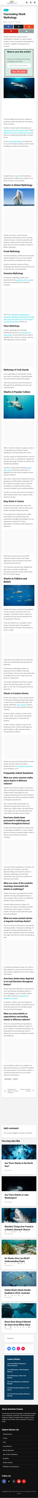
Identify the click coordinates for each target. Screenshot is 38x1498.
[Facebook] (4, 1481)
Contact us (30, 1419)
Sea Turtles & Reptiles (10, 1454)
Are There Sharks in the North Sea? (19, 1164)
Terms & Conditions (25, 1491)
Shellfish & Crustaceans (11, 1466)
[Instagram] (9, 1481)
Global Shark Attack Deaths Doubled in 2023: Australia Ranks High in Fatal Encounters (18, 1294)
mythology (8, 1079)
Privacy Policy (15, 1491)
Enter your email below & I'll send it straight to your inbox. (18, 60)
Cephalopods (7, 1434)
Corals (5, 1438)
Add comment (8, 22)
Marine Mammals (8, 1450)
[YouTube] (19, 1481)
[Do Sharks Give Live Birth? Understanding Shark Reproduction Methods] (19, 1247)
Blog (6, 10)
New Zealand (22, 705)
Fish (4, 1442)
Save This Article (19, 71)
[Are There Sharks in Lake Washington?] (19, 1183)
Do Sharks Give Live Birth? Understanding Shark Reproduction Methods (17, 1261)
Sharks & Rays (8, 1462)
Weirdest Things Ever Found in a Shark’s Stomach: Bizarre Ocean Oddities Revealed (19, 1229)
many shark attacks (15, 141)
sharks (15, 1079)
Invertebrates (7, 1446)
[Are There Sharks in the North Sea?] (19, 1152)
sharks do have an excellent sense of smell (18, 133)
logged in (16, 1133)
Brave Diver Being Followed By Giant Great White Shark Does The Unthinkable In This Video (18, 1326)
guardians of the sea (23, 280)
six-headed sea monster (24, 766)
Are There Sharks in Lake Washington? (17, 1196)
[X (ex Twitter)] (14, 1481)
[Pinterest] (24, 1481)
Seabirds (6, 1458)
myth (16, 176)
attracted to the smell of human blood (16, 130)
